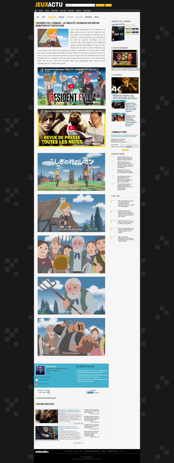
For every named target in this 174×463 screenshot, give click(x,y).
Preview (88, 17)
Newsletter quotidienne (118, 139)
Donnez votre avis (44, 390)
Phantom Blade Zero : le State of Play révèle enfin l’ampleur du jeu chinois (124, 158)
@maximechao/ (43, 384)
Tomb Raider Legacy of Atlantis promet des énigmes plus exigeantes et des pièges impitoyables (125, 186)
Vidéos (78, 10)
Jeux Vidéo (100, 5)
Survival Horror (131, 24)
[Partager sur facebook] (89, 393)
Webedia (92, 456)
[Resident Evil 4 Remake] (118, 41)
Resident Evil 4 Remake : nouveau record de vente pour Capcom (92, 411)
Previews (54, 10)
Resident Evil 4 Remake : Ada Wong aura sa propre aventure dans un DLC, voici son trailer (92, 418)
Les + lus (116, 196)
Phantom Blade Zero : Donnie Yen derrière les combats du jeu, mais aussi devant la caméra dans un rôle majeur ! (125, 164)
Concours (87, 10)
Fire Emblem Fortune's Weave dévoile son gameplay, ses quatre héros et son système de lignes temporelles (124, 179)
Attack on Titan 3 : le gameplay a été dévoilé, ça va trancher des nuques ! (125, 172)
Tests (47, 10)
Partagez (93, 390)
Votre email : (115, 144)
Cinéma (108, 5)
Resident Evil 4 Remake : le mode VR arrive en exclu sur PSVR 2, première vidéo (91, 433)
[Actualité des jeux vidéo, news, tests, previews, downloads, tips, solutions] (36, 11)
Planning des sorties (117, 140)
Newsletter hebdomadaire (119, 142)
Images (61, 17)
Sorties (71, 10)
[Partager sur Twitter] (96, 393)
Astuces (63, 10)
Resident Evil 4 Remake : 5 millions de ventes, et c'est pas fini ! (91, 426)
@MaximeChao (43, 380)
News (41, 10)
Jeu (37, 17)
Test (44, 17)
